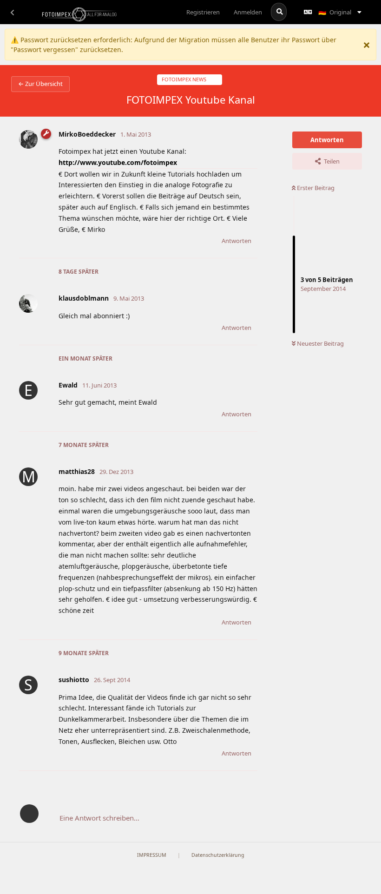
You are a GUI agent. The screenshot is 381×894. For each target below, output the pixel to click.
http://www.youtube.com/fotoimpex (118, 162)
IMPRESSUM (151, 855)
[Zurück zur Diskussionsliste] (12, 12)
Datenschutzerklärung (217, 855)
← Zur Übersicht (40, 83)
